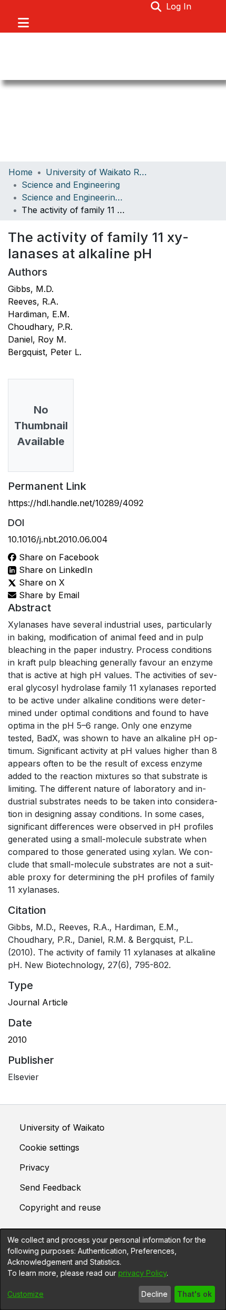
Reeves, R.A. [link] (33, 301)
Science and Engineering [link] (71, 184)
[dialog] (113, 1269)
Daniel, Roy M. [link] (37, 339)
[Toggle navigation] (23, 23)
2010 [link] (17, 1039)
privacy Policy (142, 1272)
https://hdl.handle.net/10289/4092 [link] (75, 503)
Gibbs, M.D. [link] (31, 289)
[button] (156, 6)
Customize (25, 1293)
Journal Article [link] (38, 1002)
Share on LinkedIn (54, 570)
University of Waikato (62, 1127)
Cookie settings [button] (49, 1147)
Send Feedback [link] (50, 1187)
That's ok (194, 1293)
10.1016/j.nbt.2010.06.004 (58, 539)
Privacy (34, 1167)
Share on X (40, 582)
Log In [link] (179, 6)
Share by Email (47, 595)
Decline (154, 1293)
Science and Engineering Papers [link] (74, 197)
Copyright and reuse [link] (60, 1207)
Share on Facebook (57, 557)
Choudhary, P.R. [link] (40, 326)
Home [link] (20, 172)
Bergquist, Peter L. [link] (44, 352)
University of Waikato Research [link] (98, 172)
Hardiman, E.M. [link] (38, 314)
